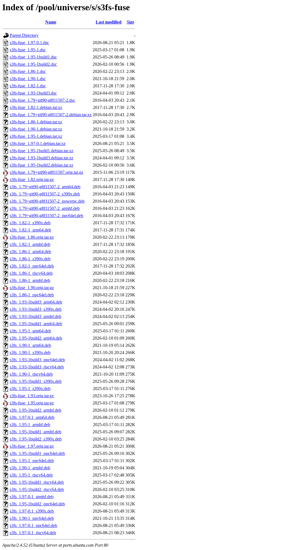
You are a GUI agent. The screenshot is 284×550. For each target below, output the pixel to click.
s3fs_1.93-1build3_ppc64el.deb (37, 359)
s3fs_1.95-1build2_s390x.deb (36, 439)
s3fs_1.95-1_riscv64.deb (31, 475)
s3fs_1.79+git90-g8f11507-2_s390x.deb (45, 194)
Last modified (108, 22)
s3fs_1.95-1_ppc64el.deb (32, 460)
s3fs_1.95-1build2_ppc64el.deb (37, 503)
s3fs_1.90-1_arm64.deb (30, 345)
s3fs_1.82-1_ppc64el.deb (32, 266)
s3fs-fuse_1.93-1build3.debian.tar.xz (41, 158)
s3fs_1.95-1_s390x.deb (30, 388)
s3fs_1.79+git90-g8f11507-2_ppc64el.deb (46, 215)
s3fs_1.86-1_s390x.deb (30, 258)
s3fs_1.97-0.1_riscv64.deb (33, 532)
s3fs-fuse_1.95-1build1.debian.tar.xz (41, 150)
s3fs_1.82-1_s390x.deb (30, 222)
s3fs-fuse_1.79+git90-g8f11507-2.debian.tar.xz (51, 114)
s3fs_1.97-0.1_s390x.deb (32, 511)
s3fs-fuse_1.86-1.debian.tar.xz (36, 121)
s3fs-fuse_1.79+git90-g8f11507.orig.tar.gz (46, 172)
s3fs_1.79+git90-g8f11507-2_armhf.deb (45, 208)
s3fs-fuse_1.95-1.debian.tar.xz (36, 136)
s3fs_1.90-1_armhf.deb (30, 467)
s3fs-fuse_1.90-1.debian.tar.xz (36, 129)
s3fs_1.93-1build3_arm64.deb (36, 302)
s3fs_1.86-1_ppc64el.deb (32, 294)
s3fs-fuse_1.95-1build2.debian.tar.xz (41, 165)
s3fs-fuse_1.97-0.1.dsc (29, 42)
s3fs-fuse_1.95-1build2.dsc (33, 64)
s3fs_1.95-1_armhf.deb (30, 424)
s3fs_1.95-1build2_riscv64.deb (37, 489)
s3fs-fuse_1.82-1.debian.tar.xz (36, 107)
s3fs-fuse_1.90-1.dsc (28, 78)
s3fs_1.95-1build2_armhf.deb (35, 410)
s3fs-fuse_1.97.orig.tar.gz (32, 446)
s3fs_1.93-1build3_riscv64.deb (37, 367)
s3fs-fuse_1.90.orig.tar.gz (32, 287)
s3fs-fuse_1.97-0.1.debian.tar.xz (37, 143)
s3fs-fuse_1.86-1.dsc (28, 71)
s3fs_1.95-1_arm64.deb (30, 331)
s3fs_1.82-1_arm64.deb (30, 230)
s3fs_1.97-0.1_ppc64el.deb (33, 525)
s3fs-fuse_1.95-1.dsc (28, 49)
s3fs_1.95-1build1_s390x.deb (36, 381)
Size (130, 22)
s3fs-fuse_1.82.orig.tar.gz (32, 179)
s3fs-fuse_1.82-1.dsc (28, 85)
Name (50, 22)
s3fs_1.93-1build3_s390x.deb (36, 309)
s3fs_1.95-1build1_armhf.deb (35, 431)
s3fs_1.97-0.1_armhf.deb (32, 496)
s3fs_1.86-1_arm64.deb (30, 251)
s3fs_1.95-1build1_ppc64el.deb (37, 453)
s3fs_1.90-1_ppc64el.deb (32, 518)
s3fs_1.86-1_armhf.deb (30, 280)
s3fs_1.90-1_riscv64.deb (31, 374)
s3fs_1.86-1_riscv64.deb (31, 273)
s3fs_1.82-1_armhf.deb (30, 244)
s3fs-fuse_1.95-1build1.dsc (33, 57)
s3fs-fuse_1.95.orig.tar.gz (32, 403)
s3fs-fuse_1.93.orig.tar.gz (32, 395)
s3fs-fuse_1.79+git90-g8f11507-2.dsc (42, 100)
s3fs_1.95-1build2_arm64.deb (36, 338)
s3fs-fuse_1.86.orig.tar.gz (32, 237)
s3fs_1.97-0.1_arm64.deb (32, 417)
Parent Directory (24, 35)
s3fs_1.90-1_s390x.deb (30, 352)
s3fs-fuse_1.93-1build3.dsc (33, 93)
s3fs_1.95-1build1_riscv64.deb (37, 482)
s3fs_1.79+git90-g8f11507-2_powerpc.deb (47, 201)
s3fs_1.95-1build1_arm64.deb (36, 323)
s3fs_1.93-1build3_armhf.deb (35, 316)
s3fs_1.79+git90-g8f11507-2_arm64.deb (45, 186)
